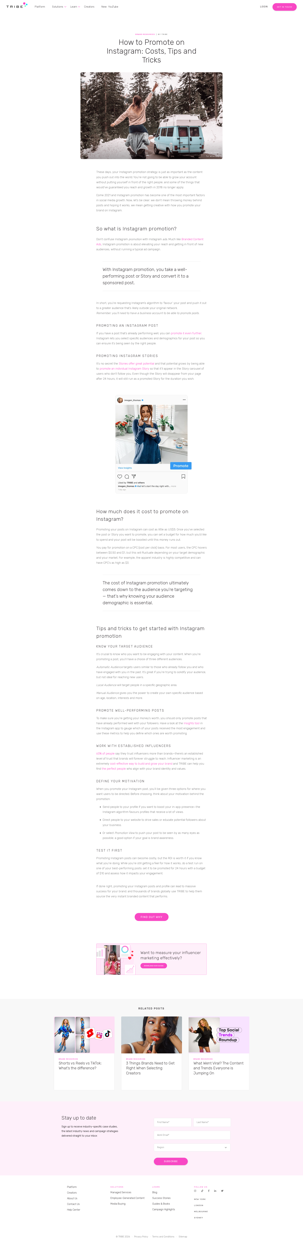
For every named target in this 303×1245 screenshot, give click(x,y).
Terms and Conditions (163, 1236)
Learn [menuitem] (73, 6)
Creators (72, 1192)
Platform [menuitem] (40, 6)
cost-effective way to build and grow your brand (141, 763)
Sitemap (183, 1236)
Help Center (73, 1209)
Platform (72, 1187)
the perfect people (113, 768)
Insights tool (191, 723)
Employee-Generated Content (127, 1198)
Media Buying (117, 1203)
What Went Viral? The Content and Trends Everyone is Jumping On (218, 1068)
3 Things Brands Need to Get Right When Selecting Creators (150, 1068)
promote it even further (186, 333)
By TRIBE (163, 34)
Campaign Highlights (163, 1209)
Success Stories (161, 1198)
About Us (72, 1198)
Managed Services (120, 1192)
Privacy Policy (141, 1236)
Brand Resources (145, 34)
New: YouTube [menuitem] (109, 6)
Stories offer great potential (136, 363)
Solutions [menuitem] (57, 6)
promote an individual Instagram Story (124, 368)
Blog (154, 1192)
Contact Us (73, 1204)
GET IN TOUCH (284, 7)
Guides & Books (161, 1203)
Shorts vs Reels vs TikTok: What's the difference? (80, 1065)
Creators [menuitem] (89, 6)
